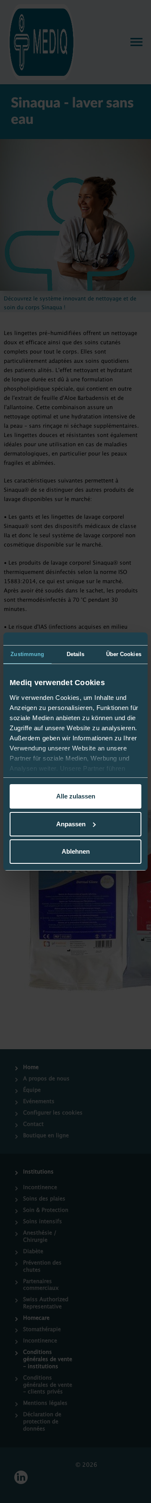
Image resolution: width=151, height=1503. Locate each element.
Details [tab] (76, 654)
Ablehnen (76, 851)
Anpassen (71, 824)
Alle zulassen (75, 796)
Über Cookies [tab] (123, 654)
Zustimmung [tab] (27, 654)
